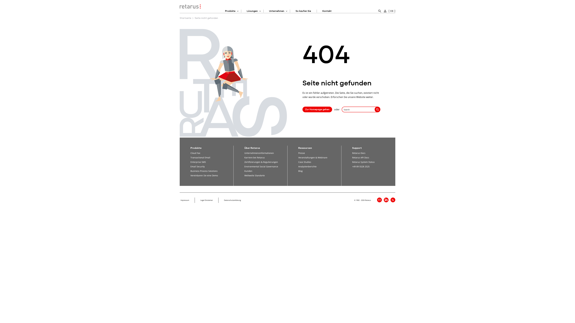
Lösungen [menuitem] (252, 11)
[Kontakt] (379, 200)
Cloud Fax (195, 153)
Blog (300, 171)
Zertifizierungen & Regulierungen (261, 162)
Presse (301, 153)
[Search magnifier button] (377, 109)
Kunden (248, 171)
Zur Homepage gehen (317, 109)
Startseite (185, 18)
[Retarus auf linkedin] (386, 200)
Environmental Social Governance (261, 166)
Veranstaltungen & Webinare (312, 157)
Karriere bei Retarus (254, 157)
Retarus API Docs (360, 157)
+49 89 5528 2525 (361, 166)
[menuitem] (380, 11)
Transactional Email (200, 157)
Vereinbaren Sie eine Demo (204, 175)
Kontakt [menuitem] (327, 11)
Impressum (185, 200)
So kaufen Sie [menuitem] (303, 11)
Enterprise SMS (198, 162)
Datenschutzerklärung (232, 200)
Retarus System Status (363, 162)
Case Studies (304, 162)
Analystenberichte (307, 166)
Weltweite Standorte (254, 175)
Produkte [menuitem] (230, 11)
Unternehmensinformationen (259, 153)
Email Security (197, 166)
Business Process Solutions (204, 171)
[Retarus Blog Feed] (393, 200)
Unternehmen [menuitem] (276, 11)
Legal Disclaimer (206, 200)
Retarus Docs (358, 153)
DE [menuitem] (392, 11)
